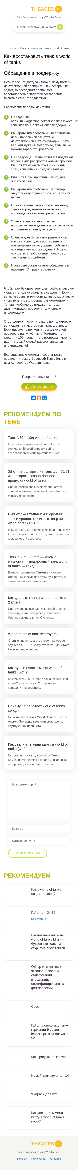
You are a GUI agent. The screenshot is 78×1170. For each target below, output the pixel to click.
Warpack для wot (44, 1094)
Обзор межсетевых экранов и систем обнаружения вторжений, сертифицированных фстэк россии (47, 977)
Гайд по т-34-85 (43, 913)
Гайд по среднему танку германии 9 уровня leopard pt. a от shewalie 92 (50, 1032)
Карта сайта (38, 1158)
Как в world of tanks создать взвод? (46, 892)
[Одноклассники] (39, 398)
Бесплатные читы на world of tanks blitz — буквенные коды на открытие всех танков (48, 941)
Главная (22, 1158)
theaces (46, 9)
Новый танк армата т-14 (50, 1075)
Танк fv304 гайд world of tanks (32, 438)
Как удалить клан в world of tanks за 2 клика (38, 600)
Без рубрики (39, 918)
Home (12, 48)
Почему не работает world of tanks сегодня (36, 708)
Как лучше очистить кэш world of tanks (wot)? (35, 670)
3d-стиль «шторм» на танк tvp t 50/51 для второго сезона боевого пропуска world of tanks (38, 476)
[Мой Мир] (44, 398)
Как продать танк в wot (49, 1057)
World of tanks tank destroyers (32, 634)
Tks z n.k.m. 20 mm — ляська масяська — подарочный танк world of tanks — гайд (37, 561)
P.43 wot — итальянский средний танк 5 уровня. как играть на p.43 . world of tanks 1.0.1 (36, 518)
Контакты (55, 1158)
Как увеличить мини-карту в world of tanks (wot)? (38, 746)
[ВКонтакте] (33, 398)
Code (35, 1006)
